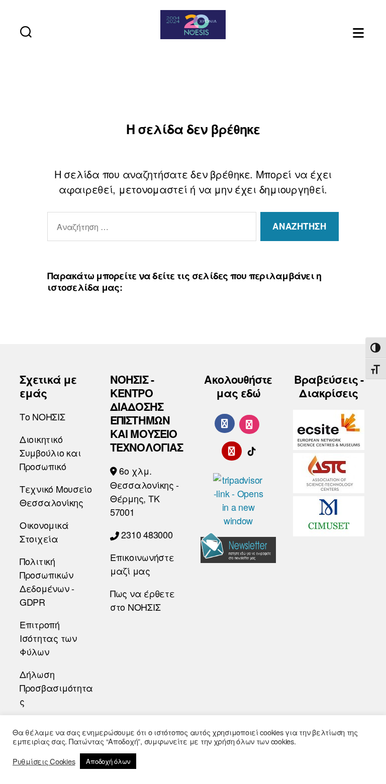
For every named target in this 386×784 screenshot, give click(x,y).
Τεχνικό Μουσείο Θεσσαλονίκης (56, 495)
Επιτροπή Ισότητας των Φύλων (48, 638)
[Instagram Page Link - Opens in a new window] (249, 422)
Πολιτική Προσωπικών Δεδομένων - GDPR (47, 581)
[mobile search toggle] (26, 31)
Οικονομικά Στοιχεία (44, 531)
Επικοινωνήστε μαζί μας (142, 563)
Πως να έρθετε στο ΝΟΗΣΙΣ (142, 600)
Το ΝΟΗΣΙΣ (42, 416)
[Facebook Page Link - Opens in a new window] (225, 423)
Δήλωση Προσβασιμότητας (56, 687)
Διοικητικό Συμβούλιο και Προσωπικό (50, 452)
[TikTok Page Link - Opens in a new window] (252, 449)
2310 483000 (146, 534)
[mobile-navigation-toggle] (359, 31)
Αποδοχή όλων (108, 761)
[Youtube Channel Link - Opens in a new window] (232, 449)
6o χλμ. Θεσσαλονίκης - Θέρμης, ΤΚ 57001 (144, 491)
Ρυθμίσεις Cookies (44, 761)
